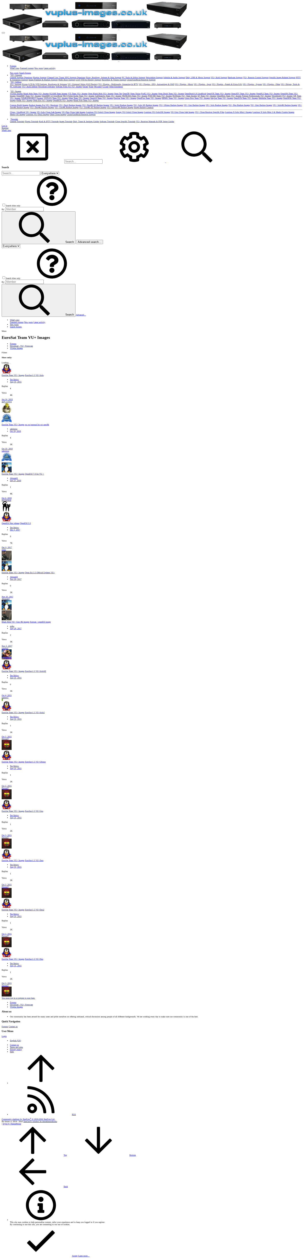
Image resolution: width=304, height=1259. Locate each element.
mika (4, 550)
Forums (5, 1026)
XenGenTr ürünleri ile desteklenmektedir (40, 1121)
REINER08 (6, 500)
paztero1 (5, 697)
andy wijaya (7, 402)
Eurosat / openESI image (40, 622)
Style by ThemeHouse (12, 1124)
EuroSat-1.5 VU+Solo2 (35, 712)
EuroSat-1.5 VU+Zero (34, 860)
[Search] (134, 162)
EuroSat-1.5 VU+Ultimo (35, 762)
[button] (3, 32)
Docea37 (5, 739)
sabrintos (13, 429)
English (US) (15, 1040)
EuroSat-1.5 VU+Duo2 (34, 910)
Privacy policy (16, 1049)
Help (12, 1052)
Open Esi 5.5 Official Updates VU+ (40, 572)
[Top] (41, 1083)
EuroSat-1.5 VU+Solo (34, 375)
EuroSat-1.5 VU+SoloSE (35, 671)
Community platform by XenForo (28, 1119)
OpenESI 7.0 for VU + (34, 474)
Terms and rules (16, 1047)
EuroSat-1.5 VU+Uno (34, 811)
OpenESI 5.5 (25, 523)
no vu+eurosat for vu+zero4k (37, 424)
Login (4, 1036)
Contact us (13, 1026)
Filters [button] (4, 352)
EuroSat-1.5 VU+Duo (34, 959)
